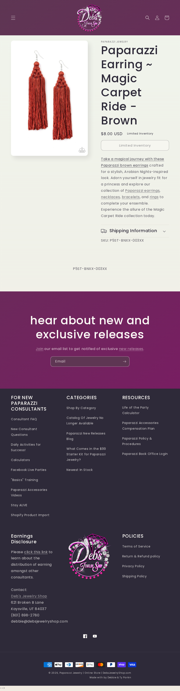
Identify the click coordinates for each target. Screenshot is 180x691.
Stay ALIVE (19, 505)
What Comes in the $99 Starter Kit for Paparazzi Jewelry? (86, 454)
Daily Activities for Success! (26, 447)
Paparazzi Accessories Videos (29, 492)
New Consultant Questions (24, 432)
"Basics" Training (24, 480)
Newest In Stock (80, 470)
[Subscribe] (124, 361)
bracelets (131, 196)
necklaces (110, 196)
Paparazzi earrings (142, 190)
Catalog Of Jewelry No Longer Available (85, 420)
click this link (36, 552)
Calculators (20, 460)
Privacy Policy (133, 566)
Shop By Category (81, 408)
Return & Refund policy (141, 556)
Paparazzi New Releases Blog (86, 436)
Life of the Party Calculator (135, 410)
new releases (131, 348)
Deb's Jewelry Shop (29, 596)
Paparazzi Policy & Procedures (137, 441)
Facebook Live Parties (29, 470)
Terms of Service (136, 546)
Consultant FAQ (24, 419)
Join (39, 348)
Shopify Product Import (30, 515)
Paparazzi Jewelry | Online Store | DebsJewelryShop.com (95, 673)
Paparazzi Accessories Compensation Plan (140, 426)
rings (154, 196)
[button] (13, 18)
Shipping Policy (134, 576)
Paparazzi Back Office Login (145, 454)
